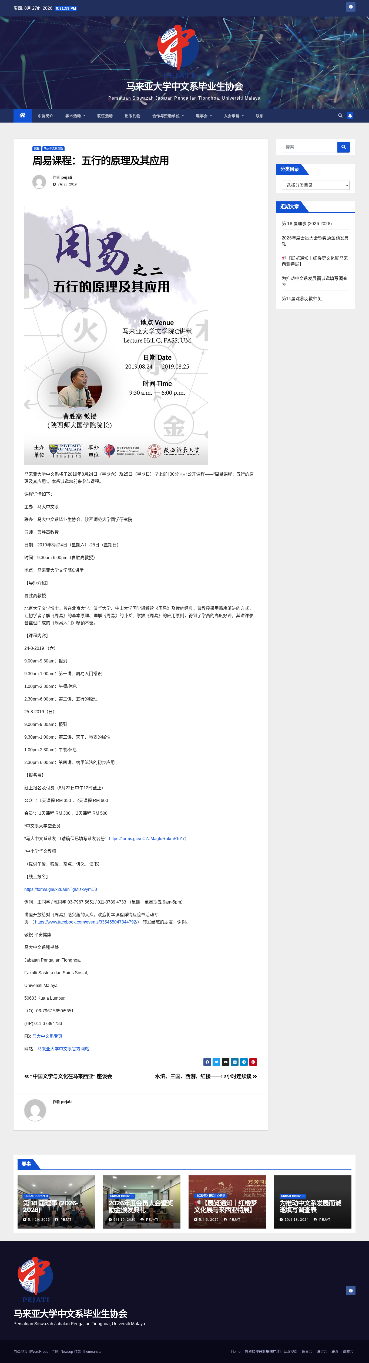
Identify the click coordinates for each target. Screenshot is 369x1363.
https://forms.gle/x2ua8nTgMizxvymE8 (60, 889)
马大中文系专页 (47, 1036)
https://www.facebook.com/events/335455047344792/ (86, 922)
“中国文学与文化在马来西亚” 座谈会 (70, 1076)
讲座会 (348, 1352)
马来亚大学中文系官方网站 (63, 1049)
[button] (340, 115)
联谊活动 (105, 115)
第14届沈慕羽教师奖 (302, 298)
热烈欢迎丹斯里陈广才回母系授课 (271, 1352)
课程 (36, 148)
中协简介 (45, 115)
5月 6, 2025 (209, 1220)
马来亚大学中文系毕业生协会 (184, 86)
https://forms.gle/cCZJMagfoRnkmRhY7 (147, 838)
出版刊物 (132, 115)
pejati (66, 177)
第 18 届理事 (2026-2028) (307, 223)
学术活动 (73, 115)
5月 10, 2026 (39, 1220)
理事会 (202, 115)
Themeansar (92, 1352)
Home (235, 1352)
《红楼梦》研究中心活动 (210, 1195)
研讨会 (322, 1352)
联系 (260, 115)
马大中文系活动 (53, 148)
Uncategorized (36, 1196)
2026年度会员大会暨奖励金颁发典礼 (141, 1206)
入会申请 (232, 115)
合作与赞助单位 (166, 115)
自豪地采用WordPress (31, 1352)
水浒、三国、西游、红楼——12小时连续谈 (204, 1076)
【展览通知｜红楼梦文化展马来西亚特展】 (225, 1206)
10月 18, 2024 (297, 1220)
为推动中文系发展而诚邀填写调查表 (310, 1206)
